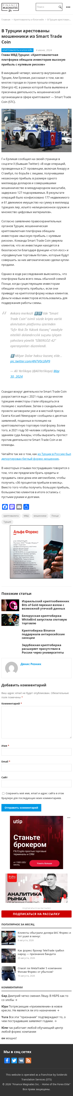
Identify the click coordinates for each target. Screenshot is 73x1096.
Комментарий (11, 703)
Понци (55, 515)
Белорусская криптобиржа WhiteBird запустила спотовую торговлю (44, 619)
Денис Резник (31, 664)
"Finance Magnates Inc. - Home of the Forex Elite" (41, 1084)
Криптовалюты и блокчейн (29, 19)
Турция (7, 521)
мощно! (11, 1038)
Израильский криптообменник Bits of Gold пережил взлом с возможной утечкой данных (45, 605)
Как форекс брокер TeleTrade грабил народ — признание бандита (41, 952)
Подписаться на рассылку (36, 914)
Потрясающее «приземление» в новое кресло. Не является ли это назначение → (31, 1008)
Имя (5, 745)
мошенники (40, 515)
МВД (26, 515)
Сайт (4, 777)
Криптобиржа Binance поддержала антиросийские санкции (43, 634)
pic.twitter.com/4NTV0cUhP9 (30, 361)
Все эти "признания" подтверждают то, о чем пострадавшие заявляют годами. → (33, 1019)
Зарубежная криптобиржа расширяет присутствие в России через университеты (43, 648)
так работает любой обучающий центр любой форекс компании (32, 1030)
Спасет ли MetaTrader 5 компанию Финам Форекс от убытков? (40, 969)
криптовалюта (11, 515)
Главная (5, 19)
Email (5, 761)
